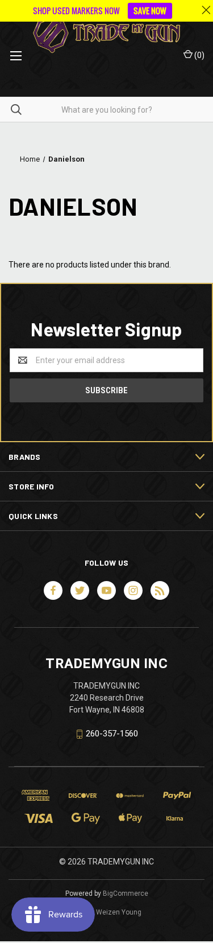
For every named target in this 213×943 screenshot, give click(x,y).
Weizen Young (118, 912)
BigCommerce (125, 893)
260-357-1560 (112, 733)
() (198, 55)
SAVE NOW (149, 11)
